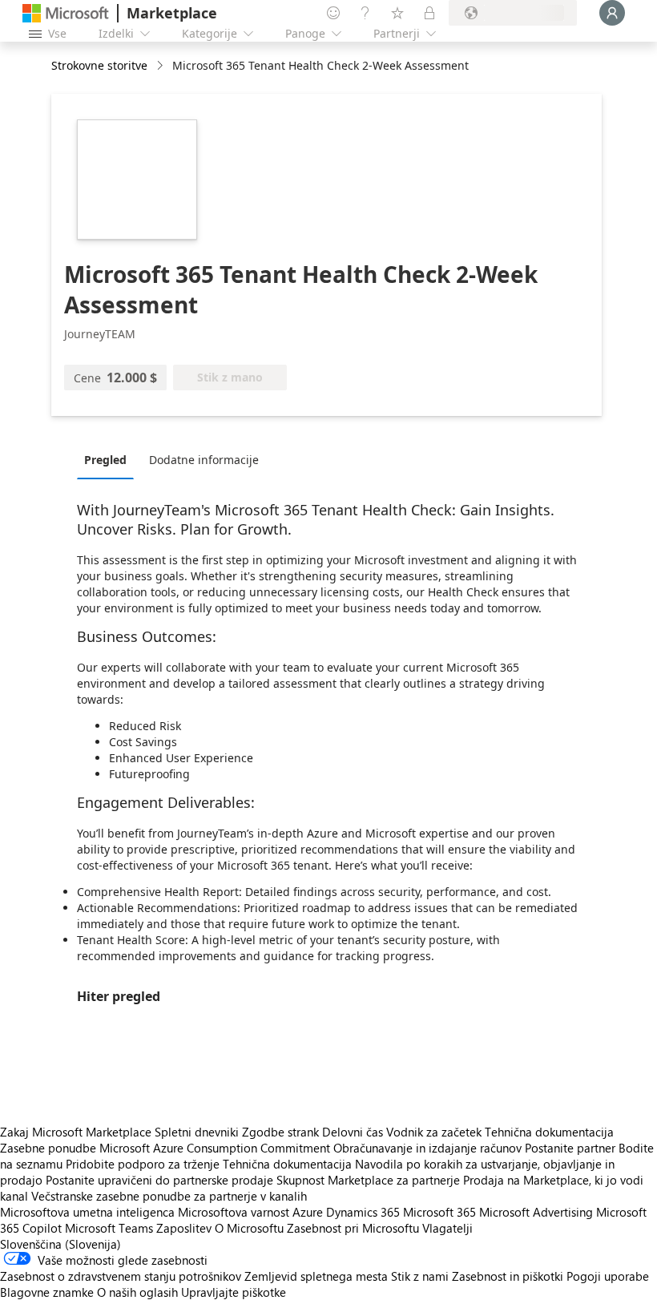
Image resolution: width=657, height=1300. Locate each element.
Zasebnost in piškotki (507, 1276)
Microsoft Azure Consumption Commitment (216, 1148)
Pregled (105, 459)
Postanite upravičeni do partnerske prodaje (159, 1180)
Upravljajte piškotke (233, 1292)
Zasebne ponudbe (48, 1148)
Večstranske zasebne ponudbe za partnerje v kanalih (169, 1196)
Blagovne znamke (47, 1292)
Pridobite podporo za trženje (143, 1164)
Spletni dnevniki (197, 1132)
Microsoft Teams (109, 1228)
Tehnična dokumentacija (549, 1132)
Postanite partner (570, 1148)
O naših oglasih (137, 1292)
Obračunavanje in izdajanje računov (427, 1148)
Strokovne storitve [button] (99, 65)
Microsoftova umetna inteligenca (87, 1212)
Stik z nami (420, 1276)
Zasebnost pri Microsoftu (353, 1228)
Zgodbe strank (280, 1132)
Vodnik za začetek (434, 1132)
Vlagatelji (447, 1228)
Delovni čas (352, 1132)
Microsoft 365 (439, 1212)
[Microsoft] (65, 13)
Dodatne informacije (204, 459)
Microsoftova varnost (233, 1212)
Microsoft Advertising (536, 1212)
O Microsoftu (249, 1228)
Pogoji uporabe (607, 1276)
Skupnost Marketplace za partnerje (368, 1180)
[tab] (109, 459)
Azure (307, 1212)
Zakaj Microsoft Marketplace (75, 1132)
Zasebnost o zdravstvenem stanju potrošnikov (120, 1276)
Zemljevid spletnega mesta (316, 1276)
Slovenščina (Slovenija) (60, 1244)
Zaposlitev (184, 1228)
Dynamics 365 (363, 1212)
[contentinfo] (161, 66)
